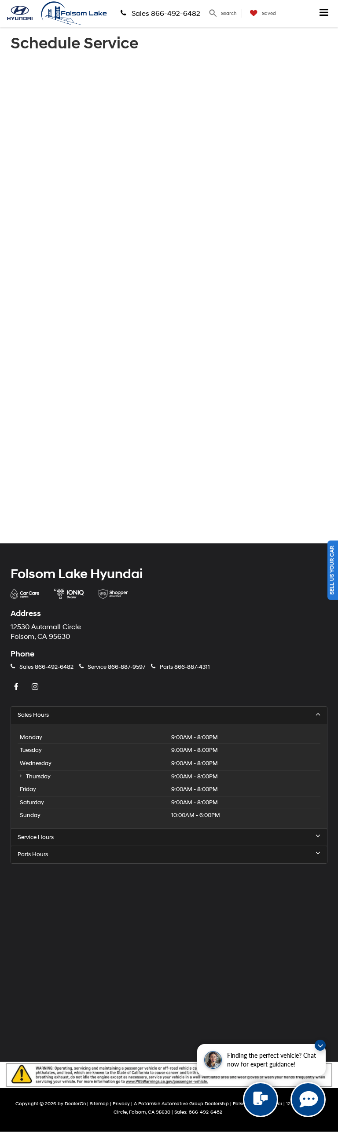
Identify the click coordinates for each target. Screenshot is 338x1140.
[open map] (169, 956)
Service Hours (36, 837)
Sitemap (99, 1104)
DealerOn (75, 1104)
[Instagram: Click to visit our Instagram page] (36, 687)
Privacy (121, 1104)
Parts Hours (33, 854)
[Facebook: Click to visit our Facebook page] (17, 687)
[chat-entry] (260, 1099)
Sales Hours (33, 714)
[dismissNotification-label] (320, 1045)
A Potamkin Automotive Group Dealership (181, 1104)
